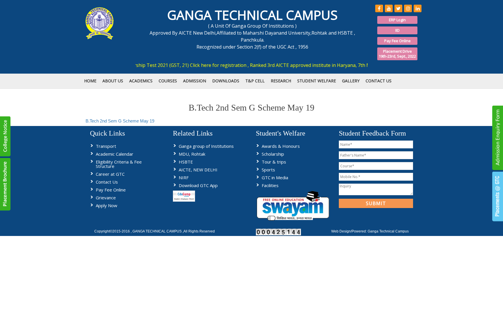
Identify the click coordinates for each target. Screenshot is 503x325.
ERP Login (397, 19)
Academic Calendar (114, 154)
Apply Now (106, 205)
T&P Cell (255, 81)
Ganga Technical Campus (388, 231)
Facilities (270, 185)
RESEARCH (281, 81)
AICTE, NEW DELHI (198, 170)
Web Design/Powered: (349, 231)
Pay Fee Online (397, 40)
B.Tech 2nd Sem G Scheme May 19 (120, 120)
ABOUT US (112, 81)
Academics (141, 81)
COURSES (168, 81)
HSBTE (186, 162)
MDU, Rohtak (192, 154)
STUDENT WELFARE (316, 81)
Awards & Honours (281, 146)
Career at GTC (110, 174)
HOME (90, 81)
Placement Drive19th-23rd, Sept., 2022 (397, 54)
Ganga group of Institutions (206, 146)
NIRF (184, 177)
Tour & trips (274, 162)
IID (397, 30)
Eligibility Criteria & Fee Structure (119, 164)
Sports (268, 170)
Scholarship (273, 154)
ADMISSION (194, 81)
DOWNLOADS (225, 81)
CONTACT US (379, 81)
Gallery (350, 81)
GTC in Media (275, 177)
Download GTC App (198, 185)
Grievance (106, 197)
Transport (106, 146)
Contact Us (107, 182)
